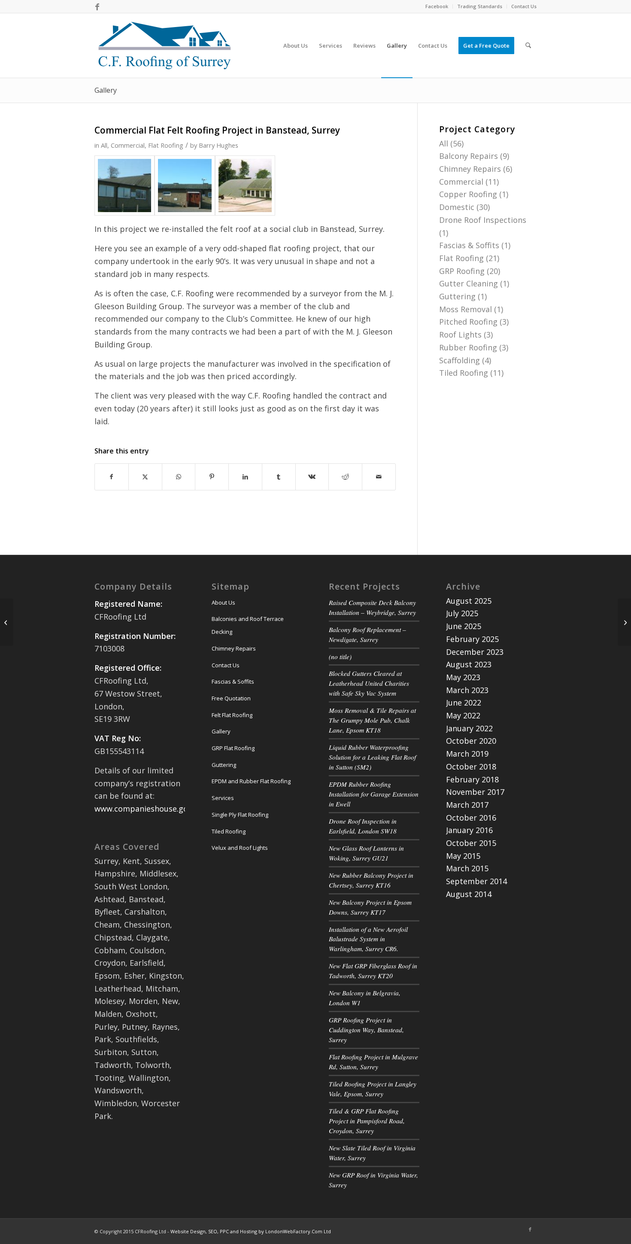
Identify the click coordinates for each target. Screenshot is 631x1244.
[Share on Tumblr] (278, 477)
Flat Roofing (165, 145)
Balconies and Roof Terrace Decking (248, 625)
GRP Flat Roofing (233, 748)
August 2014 (468, 894)
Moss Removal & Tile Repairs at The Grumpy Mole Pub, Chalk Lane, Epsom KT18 (372, 720)
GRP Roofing (462, 271)
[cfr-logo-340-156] (164, 45)
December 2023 (475, 652)
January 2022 (469, 728)
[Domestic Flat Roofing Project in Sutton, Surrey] (6, 622)
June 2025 (463, 626)
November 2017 (475, 792)
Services (223, 798)
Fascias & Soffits (469, 245)
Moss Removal (465, 309)
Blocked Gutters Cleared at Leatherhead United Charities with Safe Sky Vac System (369, 683)
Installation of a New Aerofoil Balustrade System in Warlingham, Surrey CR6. (368, 939)
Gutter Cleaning (468, 283)
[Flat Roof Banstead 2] (185, 185)
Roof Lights (460, 334)
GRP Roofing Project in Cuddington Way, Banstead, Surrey (366, 1030)
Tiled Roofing (463, 373)
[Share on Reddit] (345, 477)
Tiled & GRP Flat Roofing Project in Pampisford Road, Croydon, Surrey (367, 1121)
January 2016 (469, 830)
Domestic (456, 207)
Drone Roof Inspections (482, 220)
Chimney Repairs (470, 169)
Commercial (128, 145)
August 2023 (468, 664)
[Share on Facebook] (111, 477)
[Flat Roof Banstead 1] (124, 185)
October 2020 (471, 741)
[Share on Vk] (312, 477)
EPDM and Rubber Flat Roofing (251, 781)
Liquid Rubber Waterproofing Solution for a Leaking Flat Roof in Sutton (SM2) (372, 757)
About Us (223, 602)
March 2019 (467, 753)
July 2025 (462, 613)
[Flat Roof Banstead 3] (245, 185)
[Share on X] (145, 477)
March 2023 (467, 690)
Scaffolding (459, 360)
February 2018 (472, 779)
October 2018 (471, 766)
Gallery (105, 90)
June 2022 (463, 702)
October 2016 (471, 817)
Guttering (457, 296)
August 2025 (468, 601)
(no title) (340, 656)
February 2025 (472, 639)
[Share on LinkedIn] (245, 477)
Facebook (436, 6)
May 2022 (463, 715)
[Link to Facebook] (97, 6)
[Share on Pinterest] (211, 477)
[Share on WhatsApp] (178, 477)
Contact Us (524, 6)
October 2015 (471, 843)
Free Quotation (231, 698)
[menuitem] (437, 6)
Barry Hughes (218, 145)
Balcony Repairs (468, 156)
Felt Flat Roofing (232, 715)
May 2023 (463, 677)
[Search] (528, 45)
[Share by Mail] (378, 477)
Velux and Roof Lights (240, 848)
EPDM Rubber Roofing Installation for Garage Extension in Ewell (374, 794)
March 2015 (467, 868)
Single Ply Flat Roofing (240, 814)
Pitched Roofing (468, 321)
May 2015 (463, 856)
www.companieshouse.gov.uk (148, 808)
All (104, 145)
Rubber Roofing (468, 347)
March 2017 (467, 805)
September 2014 (476, 881)
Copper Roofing (468, 194)
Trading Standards (479, 6)
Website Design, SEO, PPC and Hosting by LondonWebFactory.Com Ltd (250, 1231)
